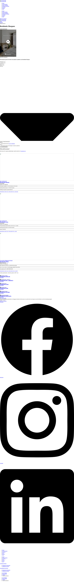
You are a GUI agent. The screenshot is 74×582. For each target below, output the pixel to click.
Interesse (1, 66)
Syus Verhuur (4, 572)
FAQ (3, 9)
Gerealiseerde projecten (4, 568)
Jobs (3, 561)
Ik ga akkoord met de (8, 143)
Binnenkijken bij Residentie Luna (8, 231)
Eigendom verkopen (5, 6)
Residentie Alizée (4, 261)
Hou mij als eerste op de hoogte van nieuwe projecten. (10, 145)
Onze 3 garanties (5, 5)
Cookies (3, 574)
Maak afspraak (1, 22)
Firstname (2, 61)
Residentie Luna (4, 222)
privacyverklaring (12, 143)
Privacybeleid (4, 573)
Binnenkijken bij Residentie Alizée (9, 271)
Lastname (2, 62)
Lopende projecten (3, 563)
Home (3, 3)
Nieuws (3, 8)
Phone (1, 65)
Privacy (1, 142)
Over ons (3, 7)
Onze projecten (4, 4)
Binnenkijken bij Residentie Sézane (9, 191)
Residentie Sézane (4, 182)
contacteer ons (23, 151)
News (1, 144)
